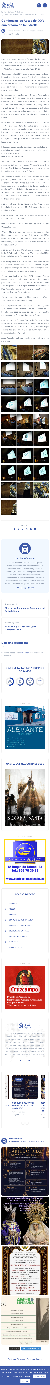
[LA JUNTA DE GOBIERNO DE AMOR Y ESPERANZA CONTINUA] (25, 1320)
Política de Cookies (34, 1359)
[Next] (27, 1123)
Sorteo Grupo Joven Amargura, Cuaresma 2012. (21, 628)
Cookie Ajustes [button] (39, 1376)
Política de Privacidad (16, 1359)
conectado (24, 653)
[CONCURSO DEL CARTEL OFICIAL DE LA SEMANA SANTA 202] (25, 1171)
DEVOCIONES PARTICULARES (21, 920)
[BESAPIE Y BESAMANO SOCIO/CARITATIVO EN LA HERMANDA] (25, 1221)
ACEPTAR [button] (25, 1381)
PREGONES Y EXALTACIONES (20, 925)
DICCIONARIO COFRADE (19, 931)
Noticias (26, 31)
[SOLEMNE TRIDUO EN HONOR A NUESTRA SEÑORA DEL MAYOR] (25, 1270)
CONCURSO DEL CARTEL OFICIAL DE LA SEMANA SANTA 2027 (23, 1105)
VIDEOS (12, 909)
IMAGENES (13, 914)
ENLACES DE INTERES (17, 947)
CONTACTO (13, 903)
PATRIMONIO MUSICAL (18, 936)
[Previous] (23, 1123)
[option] (25, 1095)
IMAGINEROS (14, 942)
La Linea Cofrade (13, 31)
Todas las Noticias (36, 31)
